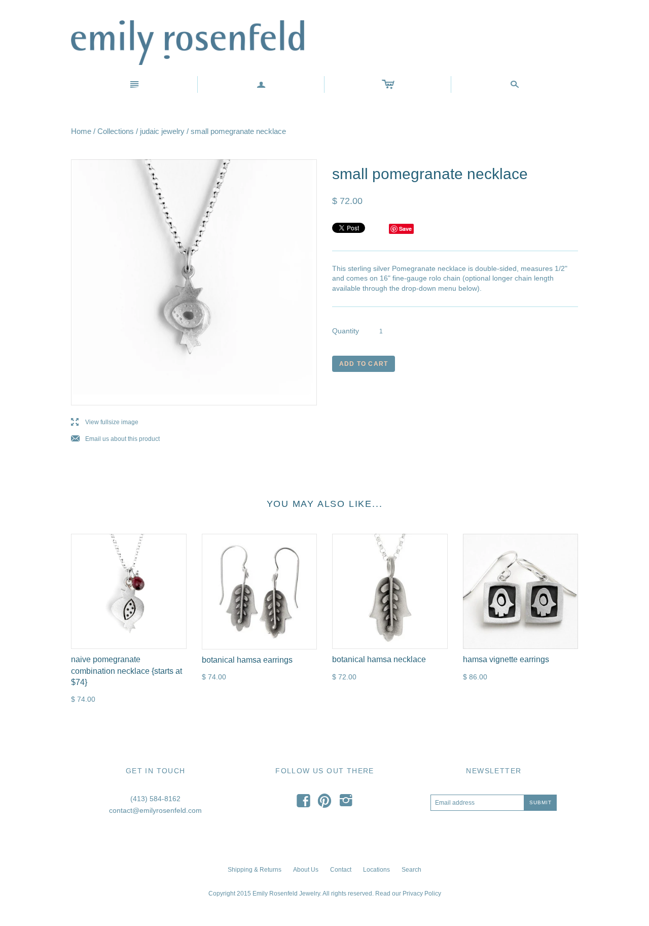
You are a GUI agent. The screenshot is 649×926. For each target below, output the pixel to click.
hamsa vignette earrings (506, 659)
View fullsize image (104, 422)
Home (81, 131)
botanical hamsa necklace (379, 659)
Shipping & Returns (254, 869)
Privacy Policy (422, 893)
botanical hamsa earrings (247, 660)
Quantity (345, 331)
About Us (305, 869)
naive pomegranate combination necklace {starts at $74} (126, 671)
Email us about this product (115, 439)
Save (405, 228)
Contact (340, 869)
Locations (376, 869)
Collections (115, 131)
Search (411, 869)
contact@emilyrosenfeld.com (155, 810)
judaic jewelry (162, 131)
